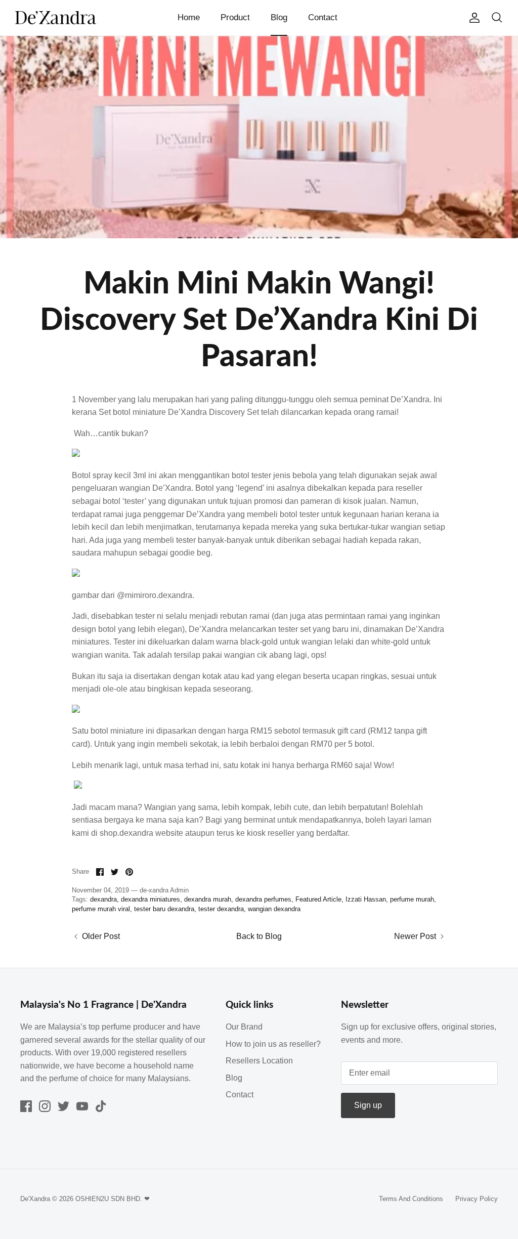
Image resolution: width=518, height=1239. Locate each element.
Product (235, 17)
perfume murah (412, 899)
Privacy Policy (476, 1199)
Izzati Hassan (366, 899)
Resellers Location (259, 1060)
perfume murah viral (101, 909)
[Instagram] (45, 1106)
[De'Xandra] (55, 18)
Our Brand (244, 1026)
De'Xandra (35, 1199)
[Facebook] (26, 1106)
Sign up (368, 1105)
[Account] (472, 18)
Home (189, 17)
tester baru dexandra (164, 909)
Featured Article (318, 899)
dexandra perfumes (263, 899)
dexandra (103, 899)
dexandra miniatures (150, 899)
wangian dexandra (274, 909)
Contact (322, 17)
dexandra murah (207, 899)
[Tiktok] (101, 1106)
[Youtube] (82, 1106)
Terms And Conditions (411, 1199)
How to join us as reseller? (273, 1044)
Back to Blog (259, 936)
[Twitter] (63, 1106)
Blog (279, 17)
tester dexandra (221, 909)
